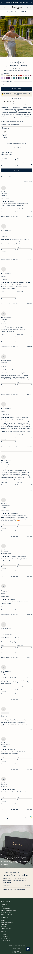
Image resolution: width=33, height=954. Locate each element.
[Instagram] (15, 952)
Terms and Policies (16, 948)
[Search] (5, 7)
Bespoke (17, 12)
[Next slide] (31, 2)
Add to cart (17, 88)
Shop (8, 12)
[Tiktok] (20, 952)
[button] (16, 102)
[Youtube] (18, 952)
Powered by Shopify (21, 945)
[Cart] (31, 7)
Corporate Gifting (6, 928)
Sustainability (4, 926)
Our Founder (4, 936)
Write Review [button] (16, 170)
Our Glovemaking (5, 940)
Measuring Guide (5, 908)
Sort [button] (2, 176)
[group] (16, 152)
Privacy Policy (5, 924)
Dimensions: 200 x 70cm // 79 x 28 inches (13, 121)
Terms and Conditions (7, 922)
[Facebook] (12, 952)
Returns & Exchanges (6, 914)
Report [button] (14, 216)
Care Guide (6, 128)
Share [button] (17, 216)
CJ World (23, 12)
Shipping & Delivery (6, 912)
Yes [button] (11, 216)
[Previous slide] (1, 2)
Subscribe (27, 885)
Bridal (12, 12)
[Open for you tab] (28, 949)
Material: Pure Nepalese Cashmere (11, 124)
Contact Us (4, 904)
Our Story (3, 934)
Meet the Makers (5, 938)
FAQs (2, 906)
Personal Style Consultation (8, 910)
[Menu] (2, 7)
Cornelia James (14, 945)
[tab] (28, 182)
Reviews (3, 920)
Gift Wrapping (8, 84)
